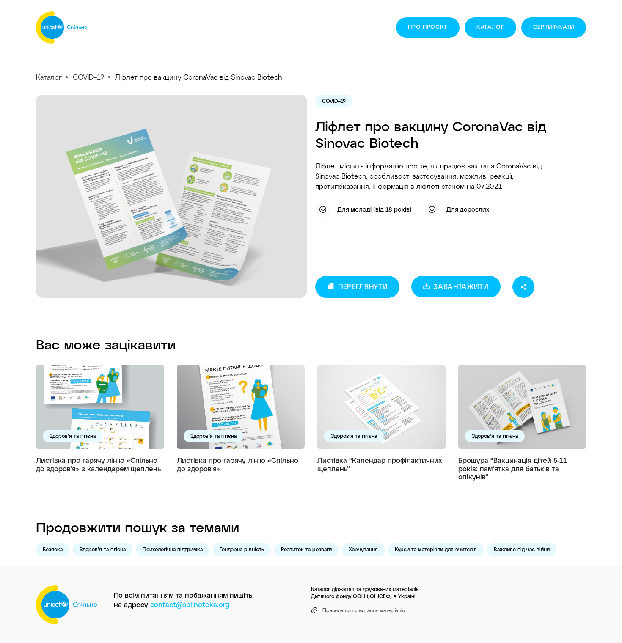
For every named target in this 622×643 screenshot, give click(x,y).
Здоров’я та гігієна (73, 436)
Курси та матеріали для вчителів (436, 549)
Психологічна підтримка (173, 549)
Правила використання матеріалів (363, 610)
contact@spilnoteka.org (189, 604)
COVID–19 (88, 77)
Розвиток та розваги (306, 549)
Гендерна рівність (242, 549)
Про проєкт (428, 26)
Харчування (363, 549)
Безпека (53, 549)
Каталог (490, 26)
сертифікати (553, 26)
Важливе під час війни (522, 549)
